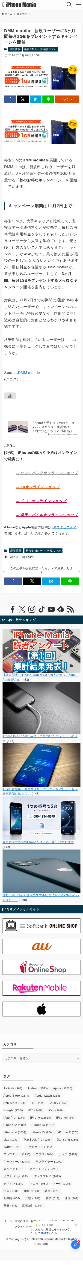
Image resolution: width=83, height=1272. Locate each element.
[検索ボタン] (69, 4)
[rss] (70, 609)
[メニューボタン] (78, 4)
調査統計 (32, 1205)
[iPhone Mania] (19, 4)
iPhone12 (14, 1125)
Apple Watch (48, 1095)
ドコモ (39, 1183)
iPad (56, 1110)
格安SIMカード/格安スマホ (40, 49)
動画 (52, 1191)
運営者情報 (21, 1221)
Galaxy (58, 1103)
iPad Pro (14, 1117)
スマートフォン (44, 1169)
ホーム (8, 1221)
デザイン (13, 1183)
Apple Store (16, 1095)
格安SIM (27, 557)
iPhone (40, 1117)
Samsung (68, 1139)
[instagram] (32, 609)
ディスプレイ (47, 1176)
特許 (52, 1198)
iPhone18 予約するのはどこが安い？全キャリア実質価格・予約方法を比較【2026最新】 (53, 427)
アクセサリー (39, 1147)
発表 (10, 1205)
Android (38, 1088)
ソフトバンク (16, 1176)
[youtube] (51, 609)
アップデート (16, 1154)
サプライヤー (49, 1161)
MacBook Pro (38, 1139)
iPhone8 (66, 1117)
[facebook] (12, 609)
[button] (10, 99)
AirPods (12, 1088)
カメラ (68, 1154)
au (37, 1103)
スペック (13, 1169)
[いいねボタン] (10, 395)
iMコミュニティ (64, 527)
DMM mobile (29, 373)
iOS (35, 1110)
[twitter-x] (22, 609)
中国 (11, 1191)
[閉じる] (76, 1224)
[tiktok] (41, 609)
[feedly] (61, 609)
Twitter (11, 1147)
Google (13, 1110)
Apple (14, 557)
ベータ (62, 1183)
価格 (31, 1191)
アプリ (45, 1154)
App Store (15, 1103)
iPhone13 (43, 1125)
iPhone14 (14, 1132)
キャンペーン (16, 1161)
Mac (11, 1139)
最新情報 (15, 49)
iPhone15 (42, 1132)
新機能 (11, 1198)
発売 (71, 1198)
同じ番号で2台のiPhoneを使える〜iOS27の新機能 (38, 842)
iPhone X (68, 1132)
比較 (33, 1198)
